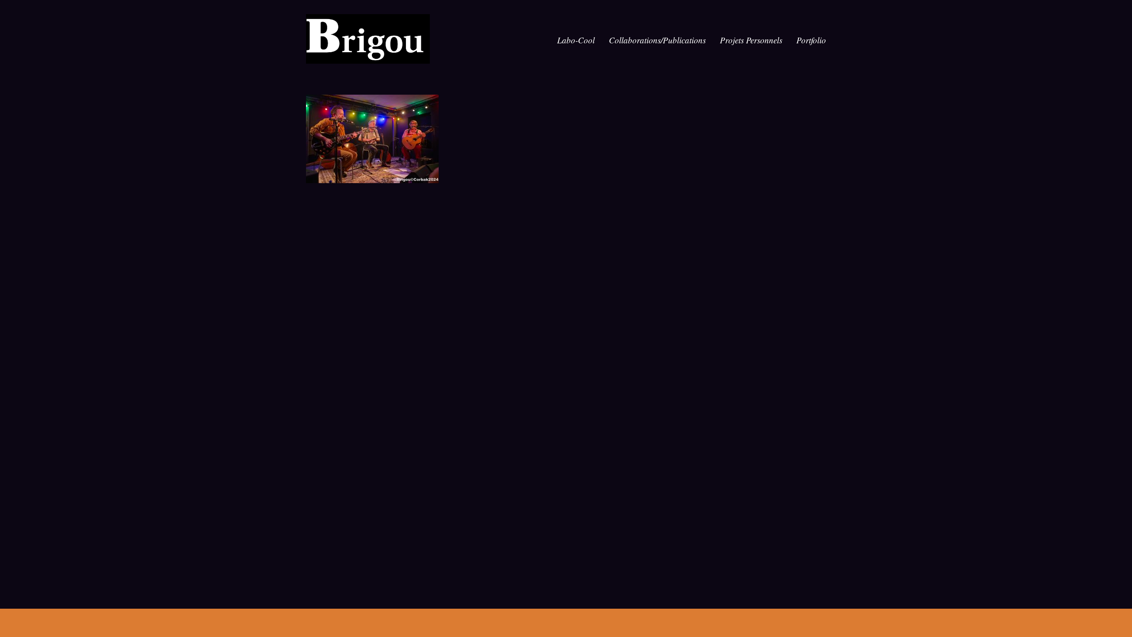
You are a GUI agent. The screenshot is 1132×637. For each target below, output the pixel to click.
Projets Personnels (751, 40)
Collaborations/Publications (657, 40)
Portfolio (811, 40)
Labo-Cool (576, 40)
